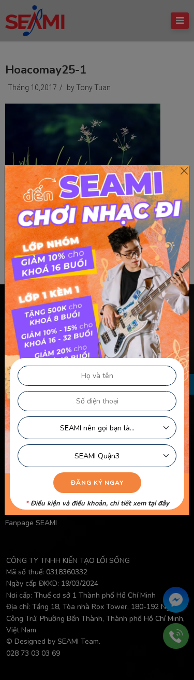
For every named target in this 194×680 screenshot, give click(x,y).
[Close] (183, 170)
